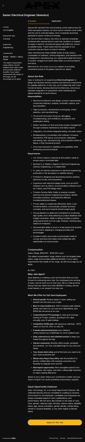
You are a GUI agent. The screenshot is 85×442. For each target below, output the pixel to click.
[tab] (39, 22)
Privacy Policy (53, 438)
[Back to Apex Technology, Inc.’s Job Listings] (3, 5)
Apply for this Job (54, 422)
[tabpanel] (55, 226)
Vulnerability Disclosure (74, 438)
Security (62, 438)
